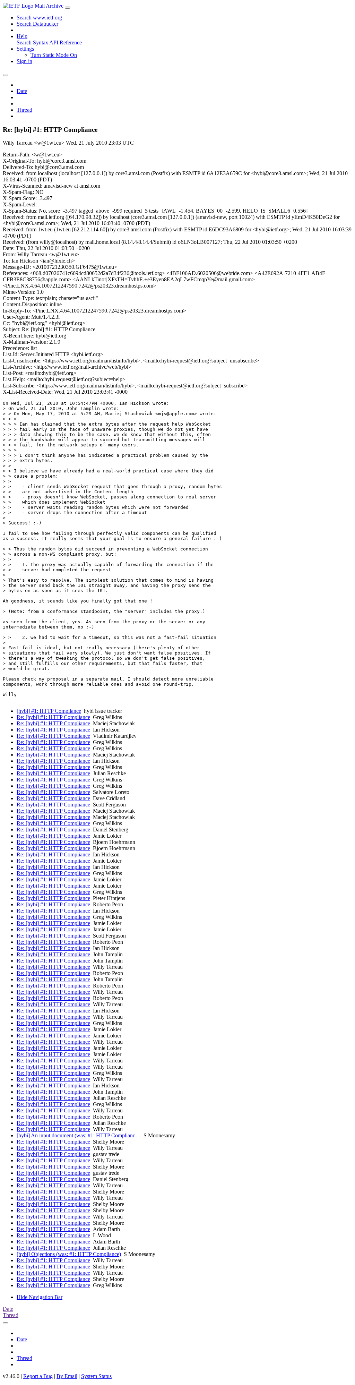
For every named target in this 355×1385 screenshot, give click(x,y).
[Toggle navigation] (67, 8)
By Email (67, 1376)
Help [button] (22, 36)
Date (22, 91)
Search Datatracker (37, 24)
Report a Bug (38, 1376)
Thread (24, 110)
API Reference (65, 42)
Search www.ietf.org (39, 17)
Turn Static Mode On (54, 55)
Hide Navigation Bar (39, 1297)
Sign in (24, 61)
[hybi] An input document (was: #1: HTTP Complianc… (79, 1135)
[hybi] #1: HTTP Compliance (49, 711)
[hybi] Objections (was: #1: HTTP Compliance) (69, 1254)
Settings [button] (25, 49)
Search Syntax (32, 42)
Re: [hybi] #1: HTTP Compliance (53, 717)
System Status (96, 1376)
